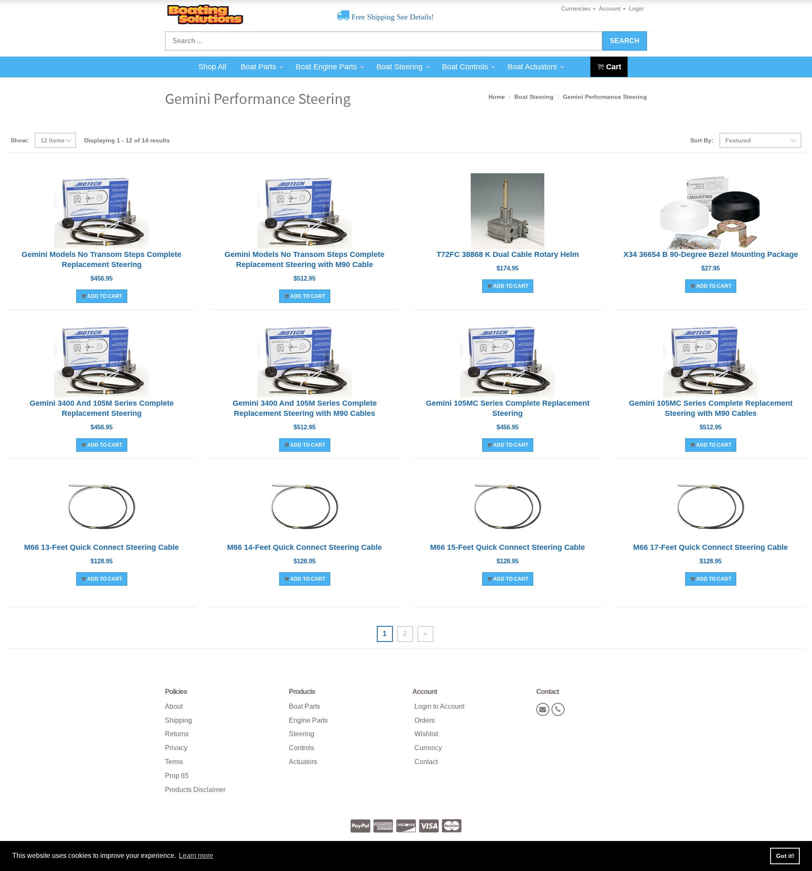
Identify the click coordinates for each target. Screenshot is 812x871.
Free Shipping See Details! (391, 17)
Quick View (101, 212)
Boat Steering (399, 67)
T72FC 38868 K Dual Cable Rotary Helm (507, 254)
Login (636, 8)
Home (496, 96)
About (174, 706)
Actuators (303, 761)
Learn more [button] (196, 855)
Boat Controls (465, 67)
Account (609, 8)
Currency (428, 747)
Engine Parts (308, 720)
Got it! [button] (785, 855)
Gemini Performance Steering (605, 96)
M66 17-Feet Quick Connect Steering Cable (710, 547)
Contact (426, 761)
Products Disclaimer (195, 789)
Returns (177, 733)
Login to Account (439, 706)
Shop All (212, 67)
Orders (424, 720)
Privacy (176, 747)
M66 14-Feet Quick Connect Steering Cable (304, 547)
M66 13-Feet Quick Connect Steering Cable (101, 547)
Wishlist (426, 733)
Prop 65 (177, 775)
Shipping (178, 720)
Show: (20, 140)
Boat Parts (258, 67)
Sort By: (701, 140)
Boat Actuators (532, 67)
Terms (174, 761)
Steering (301, 733)
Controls (301, 747)
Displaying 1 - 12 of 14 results (127, 140)
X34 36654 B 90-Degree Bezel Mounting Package (710, 254)
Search (624, 40)
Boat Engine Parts (326, 67)
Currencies (575, 8)
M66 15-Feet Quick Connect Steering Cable (507, 547)
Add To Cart (104, 296)
